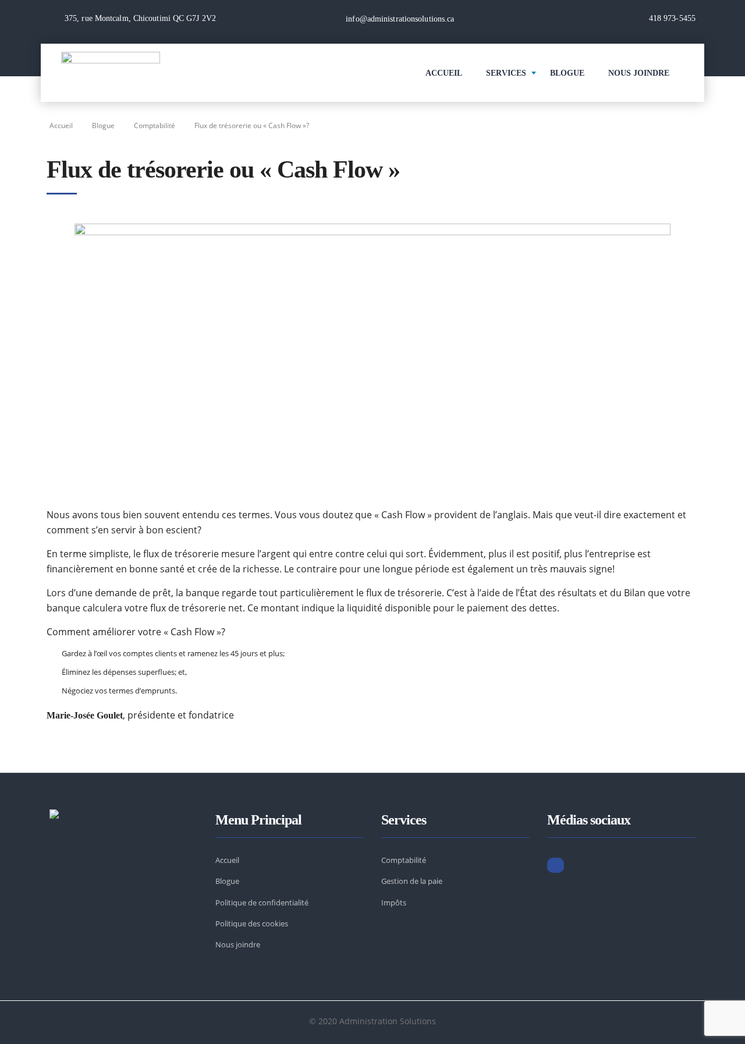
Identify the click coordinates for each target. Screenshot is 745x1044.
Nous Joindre (638, 73)
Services (506, 73)
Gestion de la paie (411, 881)
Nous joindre (237, 944)
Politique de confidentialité (261, 902)
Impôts (393, 902)
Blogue (567, 73)
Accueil (443, 73)
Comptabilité (403, 860)
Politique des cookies (251, 923)
